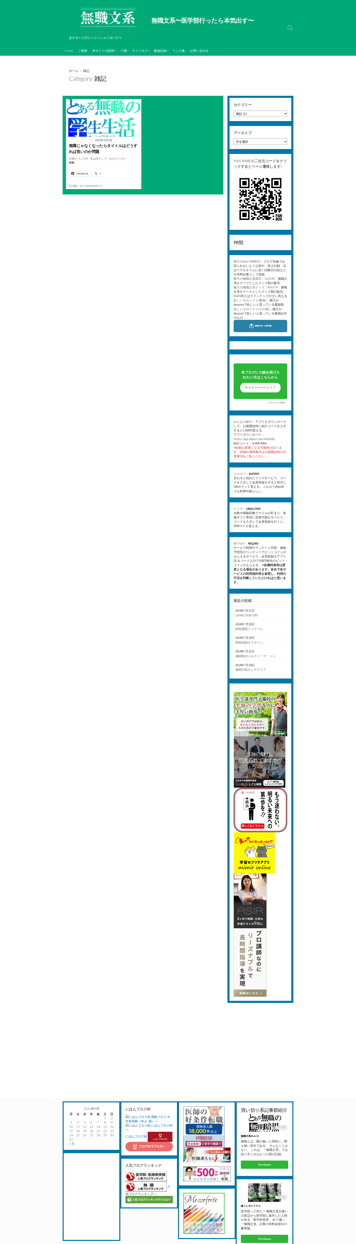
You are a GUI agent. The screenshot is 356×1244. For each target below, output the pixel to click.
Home (69, 50)
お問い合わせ (199, 50)
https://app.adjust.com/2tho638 (254, 439)
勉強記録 (160, 50)
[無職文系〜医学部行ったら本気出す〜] (108, 20)
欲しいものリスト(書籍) (250, 300)
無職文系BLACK (250, 1136)
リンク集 (179, 50)
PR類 (123, 50)
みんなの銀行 (243, 422)
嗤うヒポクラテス (251, 1205)
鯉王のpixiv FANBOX (247, 261)
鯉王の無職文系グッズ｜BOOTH (256, 287)
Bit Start (239, 543)
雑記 (75, 186)
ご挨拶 (82, 50)
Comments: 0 (93, 186)
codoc (282, 402)
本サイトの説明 (103, 50)
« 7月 (71, 1144)
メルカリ (240, 474)
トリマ (238, 509)
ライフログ (140, 50)
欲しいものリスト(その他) (251, 309)
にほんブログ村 (136, 1136)
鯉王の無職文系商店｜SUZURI (254, 279)
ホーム (74, 71)
